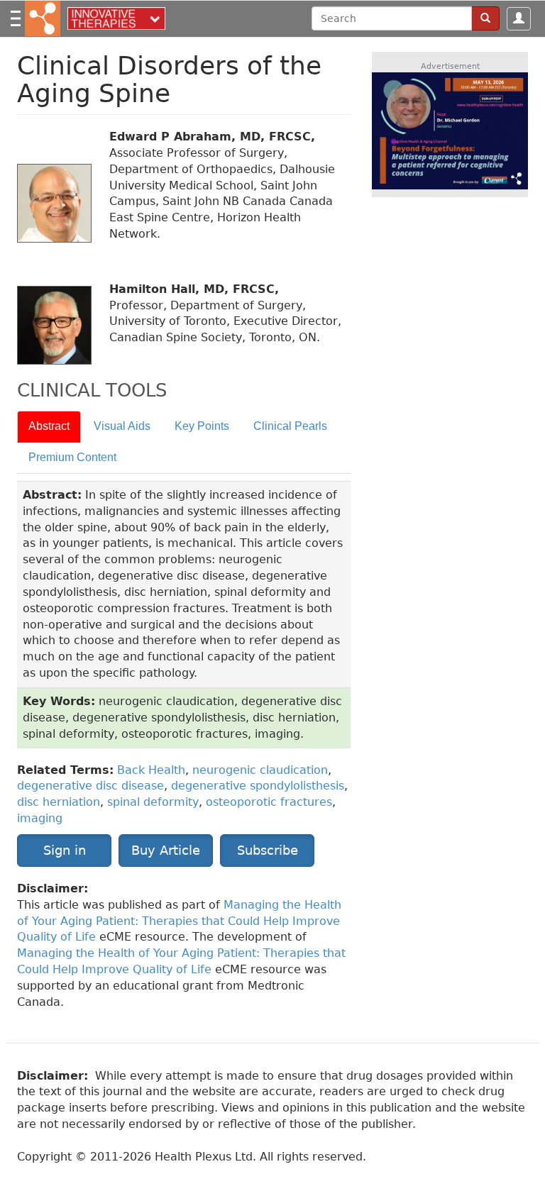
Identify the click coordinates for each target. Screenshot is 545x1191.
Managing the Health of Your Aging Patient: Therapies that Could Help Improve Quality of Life (179, 921)
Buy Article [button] (165, 850)
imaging (39, 818)
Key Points (202, 426)
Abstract (49, 426)
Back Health (151, 770)
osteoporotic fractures (269, 802)
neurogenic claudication (260, 770)
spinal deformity (153, 802)
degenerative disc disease (90, 785)
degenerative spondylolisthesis (257, 785)
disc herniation (58, 802)
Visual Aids (122, 426)
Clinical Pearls (290, 426)
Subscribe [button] (267, 850)
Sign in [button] (64, 850)
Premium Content (72, 457)
